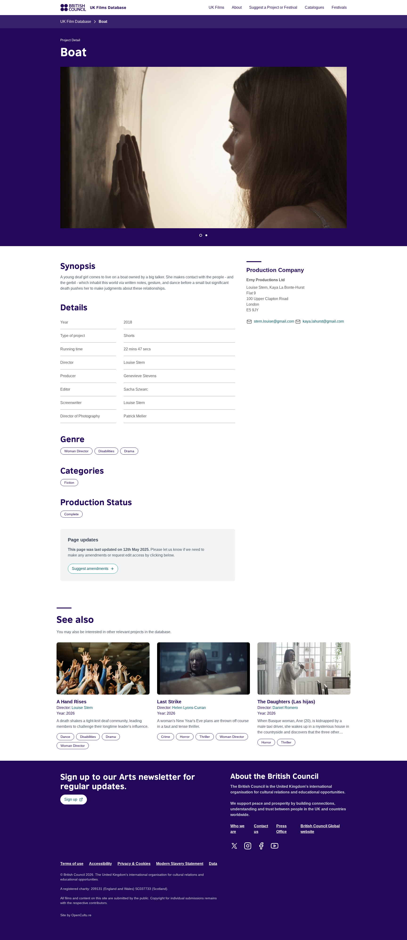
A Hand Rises (71, 701)
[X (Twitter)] (234, 846)
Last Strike (169, 701)
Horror (185, 737)
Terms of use (71, 864)
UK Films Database (108, 7)
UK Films (216, 7)
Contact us (261, 829)
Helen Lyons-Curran (189, 708)
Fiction (69, 482)
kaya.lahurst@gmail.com (323, 321)
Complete (71, 514)
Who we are (237, 829)
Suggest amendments (90, 569)
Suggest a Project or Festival (273, 7)
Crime (165, 737)
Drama (129, 451)
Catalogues (314, 7)
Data (213, 864)
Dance (65, 737)
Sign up (70, 799)
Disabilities (106, 451)
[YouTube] (274, 846)
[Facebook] (261, 846)
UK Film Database (75, 22)
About (237, 7)
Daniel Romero (285, 708)
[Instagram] (248, 846)
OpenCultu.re (81, 915)
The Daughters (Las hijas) (286, 701)
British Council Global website (320, 829)
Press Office (281, 829)
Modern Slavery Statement (179, 864)
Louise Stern (82, 708)
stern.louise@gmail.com (274, 321)
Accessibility (100, 864)
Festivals (339, 7)
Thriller (204, 737)
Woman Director (76, 451)
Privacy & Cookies (134, 864)
